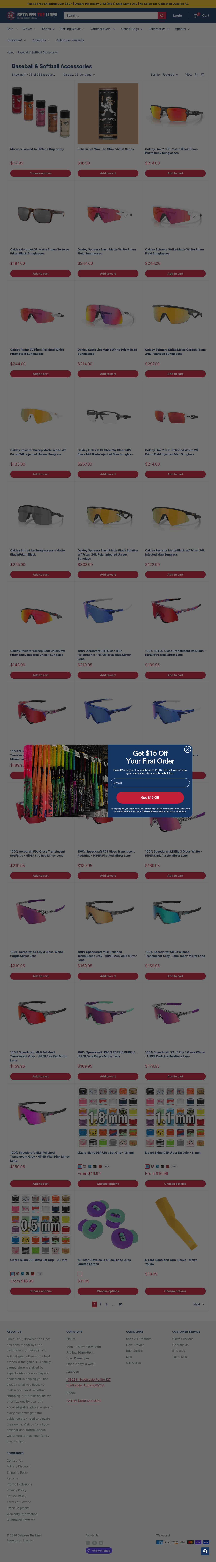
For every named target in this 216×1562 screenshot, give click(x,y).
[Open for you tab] (205, 1551)
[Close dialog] (188, 749)
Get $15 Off (150, 798)
